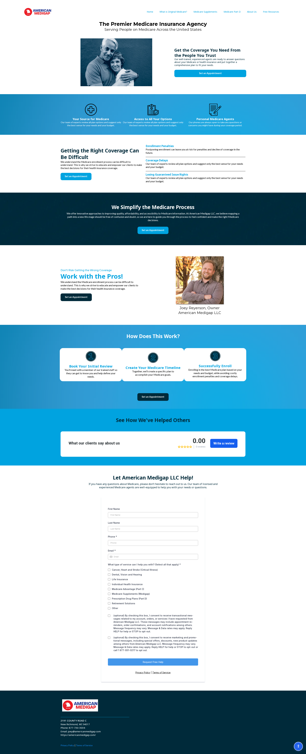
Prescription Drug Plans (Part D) (129, 598)
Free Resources (271, 11)
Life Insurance (120, 579)
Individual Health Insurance (127, 584)
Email (112, 550)
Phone (112, 536)
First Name (114, 509)
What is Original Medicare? (173, 11)
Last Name (114, 522)
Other (115, 608)
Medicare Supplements (205, 11)
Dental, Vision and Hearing (127, 574)
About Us (252, 11)
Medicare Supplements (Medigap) (131, 593)
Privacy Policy (142, 672)
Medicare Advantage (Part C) (128, 589)
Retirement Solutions (123, 603)
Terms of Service (161, 672)
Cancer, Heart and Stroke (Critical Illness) (135, 569)
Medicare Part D (232, 11)
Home (150, 11)
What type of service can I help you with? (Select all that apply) (144, 564)
